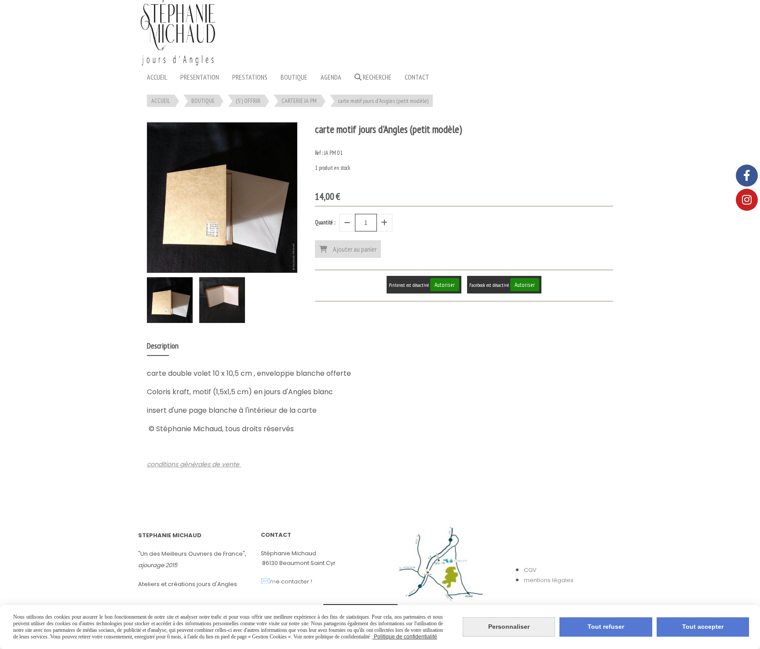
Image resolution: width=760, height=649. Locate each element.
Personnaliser (509, 626)
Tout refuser (606, 626)
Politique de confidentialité (405, 637)
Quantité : (325, 222)
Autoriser (445, 285)
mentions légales (549, 580)
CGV (530, 570)
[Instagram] (747, 200)
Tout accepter (702, 626)
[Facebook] (747, 176)
